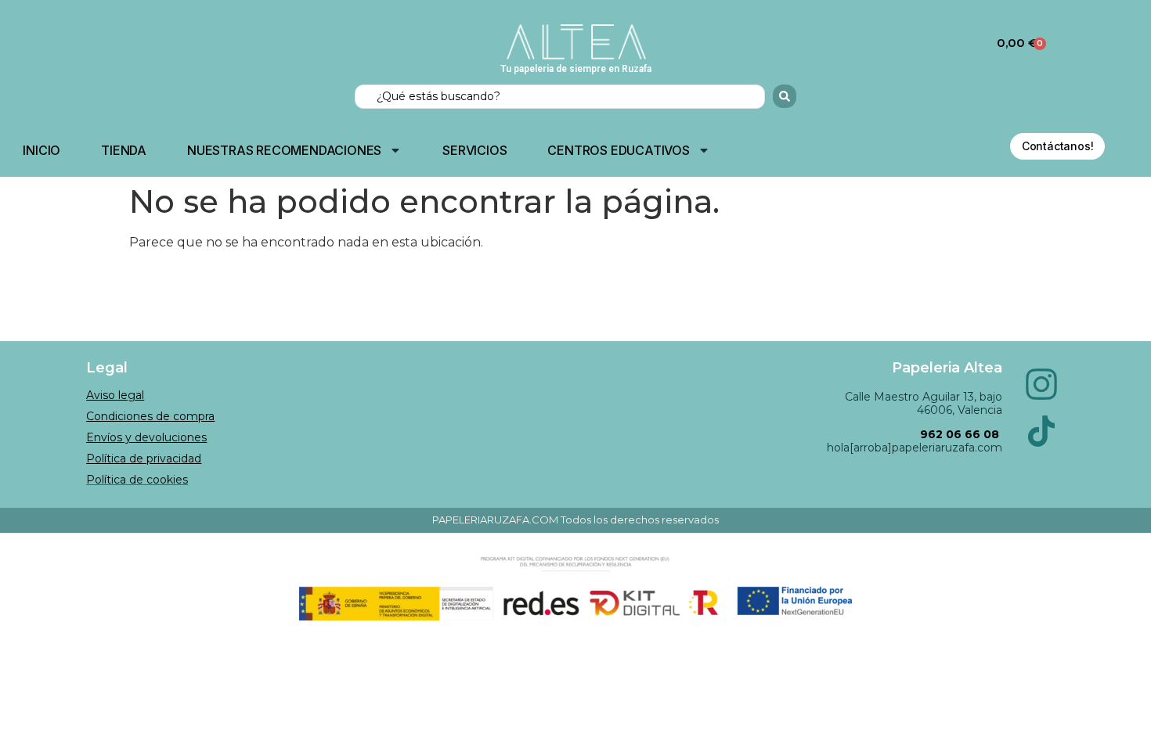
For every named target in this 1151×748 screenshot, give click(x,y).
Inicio (41, 150)
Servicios (474, 150)
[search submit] (784, 96)
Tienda (123, 150)
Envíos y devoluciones (146, 437)
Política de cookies (137, 480)
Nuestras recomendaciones (284, 150)
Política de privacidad (143, 458)
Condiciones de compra (150, 416)
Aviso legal (115, 395)
